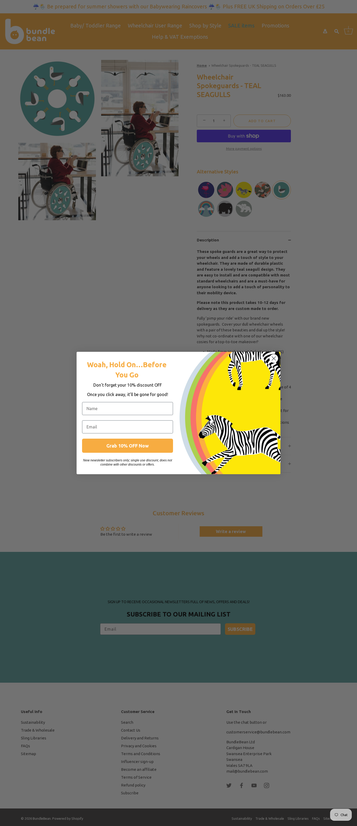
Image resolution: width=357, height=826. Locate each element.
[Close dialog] (273, 358)
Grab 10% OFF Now (127, 445)
